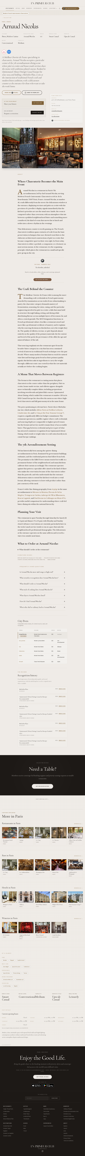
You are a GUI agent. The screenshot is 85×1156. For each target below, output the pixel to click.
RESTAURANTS (10, 8)
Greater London (7, 1136)
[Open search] (59, 8)
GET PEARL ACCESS (42, 1077)
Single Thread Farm (8, 1109)
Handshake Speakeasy (49, 1109)
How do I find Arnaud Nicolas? (31, 601)
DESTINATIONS (7, 1123)
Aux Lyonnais (22, 640)
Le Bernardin (6, 1111)
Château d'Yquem (68, 1109)
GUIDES (45, 8)
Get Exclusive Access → (71, 8)
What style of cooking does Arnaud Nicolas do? (36, 590)
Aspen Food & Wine (48, 1126)
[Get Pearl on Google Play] (48, 1085)
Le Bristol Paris (27, 1116)
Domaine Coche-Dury (69, 1116)
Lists (65, 1131)
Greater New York (7, 1126)
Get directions (55, 116)
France (9, 21)
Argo (44, 1119)
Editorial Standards (68, 1136)
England (5, 1131)
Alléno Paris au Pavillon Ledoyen (49, 410)
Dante (20, 655)
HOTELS (18, 8)
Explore (65, 1126)
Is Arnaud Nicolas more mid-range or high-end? (36, 572)
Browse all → (78, 823)
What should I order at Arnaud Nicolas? (34, 584)
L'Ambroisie (22, 413)
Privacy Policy (67, 1138)
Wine (24, 1128)
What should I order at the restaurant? (34, 550)
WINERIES (29, 8)
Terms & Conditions (68, 1141)
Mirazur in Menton (40, 492)
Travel (25, 1131)
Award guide (62, 688)
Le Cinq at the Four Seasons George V (49, 413)
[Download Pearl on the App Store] (36, 1085)
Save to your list (33, 92)
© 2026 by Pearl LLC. (42, 1148)
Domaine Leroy (67, 1114)
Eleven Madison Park (8, 1119)
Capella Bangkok (27, 1109)
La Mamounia (26, 1111)
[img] (4, 52)
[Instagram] (42, 1151)
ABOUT (65, 1123)
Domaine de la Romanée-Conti (71, 1111)
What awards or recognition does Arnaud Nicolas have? (39, 578)
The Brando (26, 1119)
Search (65, 1128)
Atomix (5, 1114)
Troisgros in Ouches (33, 495)
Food (24, 1126)
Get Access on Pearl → (43, 279)
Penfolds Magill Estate (69, 1119)
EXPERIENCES (38, 8)
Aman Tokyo (26, 1114)
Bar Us (45, 1116)
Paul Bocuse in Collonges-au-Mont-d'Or (50, 498)
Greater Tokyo (7, 1128)
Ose (20, 647)
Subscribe (55, 1098)
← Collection (6, 17)
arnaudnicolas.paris (57, 111)
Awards (65, 1133)
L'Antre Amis (21, 651)
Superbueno (46, 1114)
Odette (5, 1116)
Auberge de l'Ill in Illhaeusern (53, 495)
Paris (4, 21)
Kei (29, 413)
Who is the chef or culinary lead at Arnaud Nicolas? (38, 607)
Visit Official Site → (42, 799)
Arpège (55, 489)
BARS (23, 8)
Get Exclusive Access (42, 786)
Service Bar (46, 1111)
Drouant (21, 661)
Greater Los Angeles (8, 1133)
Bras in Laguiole (24, 498)
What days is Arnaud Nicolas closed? (32, 595)
